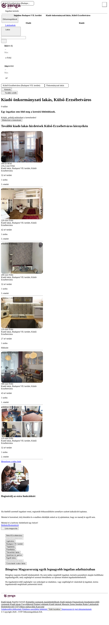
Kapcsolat (40, 607)
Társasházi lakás (13, 552)
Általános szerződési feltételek (35, 609)
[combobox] (11, 31)
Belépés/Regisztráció (10, 525)
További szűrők (10, 93)
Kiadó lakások (55, 604)
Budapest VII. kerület (14, 544)
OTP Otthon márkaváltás (25, 607)
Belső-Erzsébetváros (14, 536)
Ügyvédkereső (27, 604)
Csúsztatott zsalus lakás (16, 564)
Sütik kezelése (54, 609)
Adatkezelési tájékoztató (11, 609)
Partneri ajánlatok (41, 604)
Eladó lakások (66, 602)
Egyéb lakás (11, 558)
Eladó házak (6, 602)
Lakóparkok (93, 604)
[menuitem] (10, 11)
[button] (32, 3)
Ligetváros (10, 541)
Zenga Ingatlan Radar (79, 604)
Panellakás (10, 550)
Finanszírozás (78, 602)
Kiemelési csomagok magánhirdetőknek (43, 602)
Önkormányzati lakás (14, 561)
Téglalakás (10, 547)
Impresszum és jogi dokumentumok (76, 609)
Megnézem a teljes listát (11, 461)
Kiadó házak (15, 604)
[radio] (28, 23)
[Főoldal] (8, 15)
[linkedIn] (6, 599)
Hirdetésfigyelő (7, 607)
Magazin (66, 604)
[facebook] (2, 599)
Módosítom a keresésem (11, 120)
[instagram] (4, 599)
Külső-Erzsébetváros (14, 538)
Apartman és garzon (14, 555)
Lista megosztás (11, 528)
